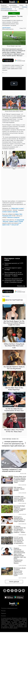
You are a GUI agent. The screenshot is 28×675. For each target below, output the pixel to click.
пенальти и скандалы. (13, 217)
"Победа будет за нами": (17, 208)
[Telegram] (8, 590)
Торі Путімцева (6, 27)
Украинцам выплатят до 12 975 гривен (13, 264)
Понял (14, 13)
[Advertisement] (14, 185)
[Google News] (15, 590)
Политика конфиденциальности (9, 608)
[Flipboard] (19, 590)
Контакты (3, 615)
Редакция (3, 613)
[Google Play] (19, 597)
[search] (2, 2)
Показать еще (21, 286)
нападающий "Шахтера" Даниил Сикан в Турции (13, 220)
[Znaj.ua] (14, 1)
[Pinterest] (23, 590)
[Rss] (4, 590)
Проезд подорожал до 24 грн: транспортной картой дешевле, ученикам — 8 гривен (13, 274)
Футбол (7, 296)
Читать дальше (14, 581)
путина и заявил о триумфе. (10, 212)
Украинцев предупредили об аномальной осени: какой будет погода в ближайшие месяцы (13, 280)
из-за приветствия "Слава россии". (11, 224)
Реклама (3, 610)
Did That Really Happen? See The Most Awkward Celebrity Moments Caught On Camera (14, 323)
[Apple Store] (9, 597)
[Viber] (12, 590)
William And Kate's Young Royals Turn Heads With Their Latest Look (14, 345)
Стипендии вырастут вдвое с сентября (13, 268)
